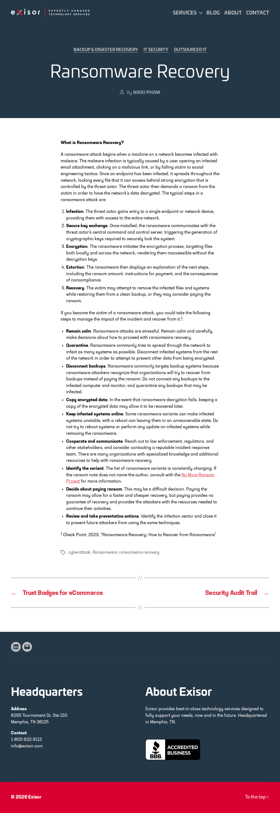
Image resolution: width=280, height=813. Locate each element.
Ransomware (105, 552)
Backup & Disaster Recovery (106, 49)
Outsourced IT (190, 49)
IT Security (156, 49)
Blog (213, 13)
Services (185, 13)
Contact (257, 13)
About (233, 13)
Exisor (35, 797)
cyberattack (79, 552)
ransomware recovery (139, 552)
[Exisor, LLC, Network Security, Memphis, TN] (172, 749)
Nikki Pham (146, 92)
